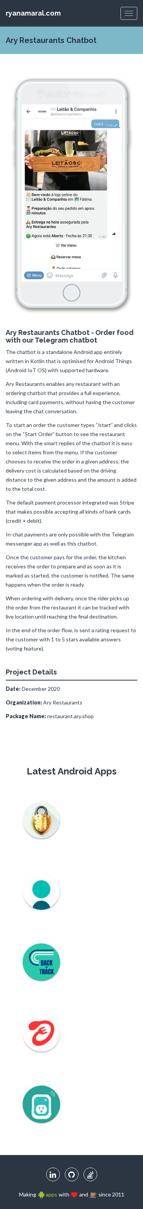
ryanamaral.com (33, 13)
